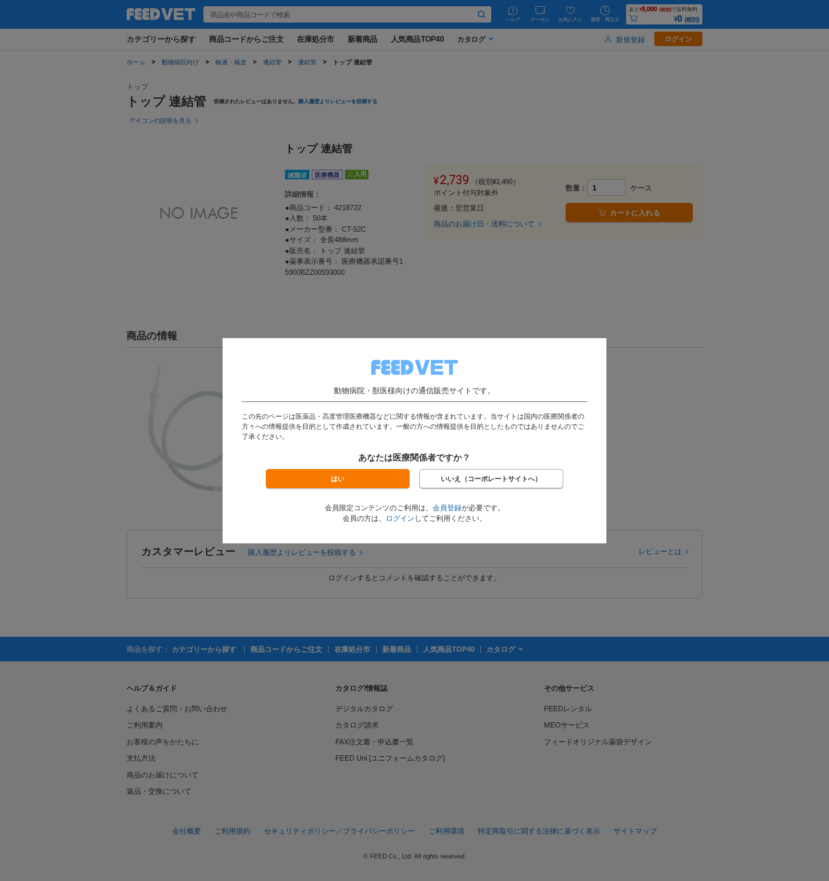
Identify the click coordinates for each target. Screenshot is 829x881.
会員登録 (447, 508)
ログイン (400, 518)
